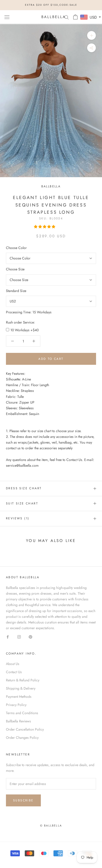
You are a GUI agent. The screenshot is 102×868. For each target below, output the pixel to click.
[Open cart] (75, 16)
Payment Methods (18, 696)
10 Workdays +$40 (24, 330)
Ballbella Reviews (18, 721)
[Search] (66, 17)
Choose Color (16, 247)
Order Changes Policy (22, 737)
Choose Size (15, 269)
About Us (12, 663)
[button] (45, 226)
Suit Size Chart (22, 503)
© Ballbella (51, 825)
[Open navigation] (6, 17)
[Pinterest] (30, 636)
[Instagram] (19, 636)
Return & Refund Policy (22, 680)
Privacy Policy (16, 704)
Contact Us (14, 671)
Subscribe (23, 800)
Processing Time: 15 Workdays (28, 312)
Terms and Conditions (22, 712)
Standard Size (16, 290)
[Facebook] (7, 636)
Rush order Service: (20, 322)
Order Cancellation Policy (25, 729)
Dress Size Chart (24, 488)
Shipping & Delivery (20, 688)
